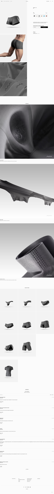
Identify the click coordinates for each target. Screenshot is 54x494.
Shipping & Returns (29, 478)
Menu (1, 1)
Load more (27, 469)
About (19, 481)
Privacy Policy (29, 480)
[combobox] (40, 12)
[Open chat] (52, 492)
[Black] (34, 15)
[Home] (27, 1)
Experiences (36, 33)
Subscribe (38, 478)
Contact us (28, 481)
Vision (19, 480)
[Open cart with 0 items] (52, 1)
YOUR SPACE (47, 1)
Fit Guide (34, 32)
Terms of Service (29, 479)
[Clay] (46, 15)
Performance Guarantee (21, 479)
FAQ (18, 478)
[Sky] (44, 15)
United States (13, 478)
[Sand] (41, 15)
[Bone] (37, 15)
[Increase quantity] (39, 27)
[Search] (50, 1)
